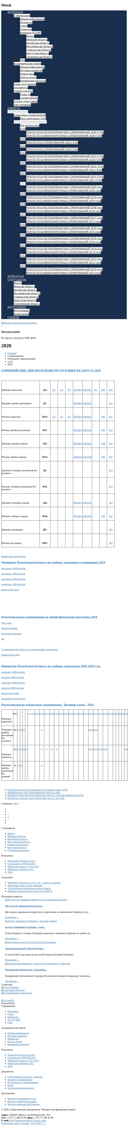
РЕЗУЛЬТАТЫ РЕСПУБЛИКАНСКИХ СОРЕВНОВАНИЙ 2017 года (64, 218)
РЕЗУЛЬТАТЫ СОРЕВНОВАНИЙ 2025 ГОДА (52, 142)
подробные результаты (13, 698)
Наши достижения (25, 84)
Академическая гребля (27, 63)
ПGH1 (105, 714)
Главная (13, 317)
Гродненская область (39, 56)
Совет (23, 26)
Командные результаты (13, 556)
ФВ (103, 443)
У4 (57, 749)
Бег (3, 639)
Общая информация (32, 19)
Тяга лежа (6, 623)
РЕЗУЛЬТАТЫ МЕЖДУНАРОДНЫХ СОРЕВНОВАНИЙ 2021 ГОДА (64, 180)
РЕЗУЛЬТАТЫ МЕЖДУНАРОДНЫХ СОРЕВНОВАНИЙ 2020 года (63, 190)
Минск (30, 36)
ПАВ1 (76, 714)
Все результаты (29, 125)
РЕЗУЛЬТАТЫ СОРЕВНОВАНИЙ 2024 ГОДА (52, 149)
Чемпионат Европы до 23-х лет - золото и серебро (34, 882)
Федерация (15, 12)
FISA (22, 60)
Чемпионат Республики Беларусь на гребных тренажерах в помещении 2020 (53, 562)
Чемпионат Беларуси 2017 (21, 861)
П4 (26, 749)
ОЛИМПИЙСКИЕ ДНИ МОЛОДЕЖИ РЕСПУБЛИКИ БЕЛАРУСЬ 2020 (51, 370)
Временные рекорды (33, 80)
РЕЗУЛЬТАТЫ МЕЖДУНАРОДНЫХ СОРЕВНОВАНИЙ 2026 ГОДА (64, 135)
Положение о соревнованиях (22, 1082)
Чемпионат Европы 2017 (20, 869)
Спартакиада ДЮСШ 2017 (21, 863)
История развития (31, 70)
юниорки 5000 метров (13, 682)
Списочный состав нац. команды (25, 1076)
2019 (23, 194)
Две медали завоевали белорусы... (24, 906)
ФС (96, 390)
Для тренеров (22, 104)
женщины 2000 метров (13, 568)
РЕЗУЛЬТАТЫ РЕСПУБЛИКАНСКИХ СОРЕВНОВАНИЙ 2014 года (64, 249)
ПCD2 (91, 714)
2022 (23, 163)
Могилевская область (39, 46)
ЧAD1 (56, 714)
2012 (23, 255)
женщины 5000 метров (13, 579)
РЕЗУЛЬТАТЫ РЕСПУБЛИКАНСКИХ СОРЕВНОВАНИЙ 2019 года (64, 197)
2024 (23, 146)
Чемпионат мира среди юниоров (24, 885)
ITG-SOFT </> (38, 1123)
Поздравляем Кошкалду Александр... (26, 969)
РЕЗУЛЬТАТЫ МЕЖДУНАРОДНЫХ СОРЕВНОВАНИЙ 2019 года (63, 201)
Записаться (15, 276)
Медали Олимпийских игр (21, 1098)
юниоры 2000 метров (12, 677)
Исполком (26, 22)
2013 (23, 266)
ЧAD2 (61, 714)
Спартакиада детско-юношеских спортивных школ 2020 (37, 789)
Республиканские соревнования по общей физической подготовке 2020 (49, 617)
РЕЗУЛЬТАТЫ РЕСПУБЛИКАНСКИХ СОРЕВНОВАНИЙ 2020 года (64, 187)
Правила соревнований (19, 1079)
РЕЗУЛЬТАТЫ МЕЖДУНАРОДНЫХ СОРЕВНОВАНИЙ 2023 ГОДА (64, 159)
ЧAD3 (66, 714)
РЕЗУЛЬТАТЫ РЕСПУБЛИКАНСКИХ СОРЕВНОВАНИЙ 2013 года (64, 269)
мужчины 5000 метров (13, 584)
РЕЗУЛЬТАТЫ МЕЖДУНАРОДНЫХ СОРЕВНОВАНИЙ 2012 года (63, 262)
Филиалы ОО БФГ (30, 32)
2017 (23, 214)
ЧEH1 (37, 714)
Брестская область (37, 53)
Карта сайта (40, 1120)
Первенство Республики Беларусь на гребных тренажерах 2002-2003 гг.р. (51, 666)
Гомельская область (38, 50)
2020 (23, 183)
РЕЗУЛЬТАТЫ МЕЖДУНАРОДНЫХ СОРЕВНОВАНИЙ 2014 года (63, 252)
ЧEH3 (46, 714)
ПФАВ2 (87, 390)
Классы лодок (28, 77)
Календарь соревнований (30, 115)
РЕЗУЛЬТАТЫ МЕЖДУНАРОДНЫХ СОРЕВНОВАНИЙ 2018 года (63, 211)
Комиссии (26, 29)
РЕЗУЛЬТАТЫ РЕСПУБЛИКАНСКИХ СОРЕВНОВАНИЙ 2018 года (64, 207)
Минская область (36, 39)
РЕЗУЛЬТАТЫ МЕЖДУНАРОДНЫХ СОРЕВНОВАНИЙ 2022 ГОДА (64, 170)
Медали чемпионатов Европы (23, 1104)
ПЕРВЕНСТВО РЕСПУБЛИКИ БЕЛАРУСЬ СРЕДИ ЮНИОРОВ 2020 (45, 795)
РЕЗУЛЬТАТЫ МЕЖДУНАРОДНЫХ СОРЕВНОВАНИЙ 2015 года (63, 231)
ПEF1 (96, 714)
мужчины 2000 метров (13, 573)
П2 (61, 390)
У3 (51, 749)
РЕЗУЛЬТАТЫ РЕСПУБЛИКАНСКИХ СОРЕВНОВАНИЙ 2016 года (64, 238)
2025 (23, 139)
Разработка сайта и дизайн (15, 1123)
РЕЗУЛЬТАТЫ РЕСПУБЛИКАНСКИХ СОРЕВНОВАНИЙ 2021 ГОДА (65, 176)
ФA (111, 390)
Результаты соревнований (30, 122)
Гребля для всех (23, 91)
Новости (25, 94)
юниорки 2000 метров (13, 672)
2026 (23, 128)
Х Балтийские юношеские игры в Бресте (29, 888)
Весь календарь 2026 (33, 118)
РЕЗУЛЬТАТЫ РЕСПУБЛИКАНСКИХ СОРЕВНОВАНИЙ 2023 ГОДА (65, 156)
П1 (54, 390)
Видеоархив (21, 314)
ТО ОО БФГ (14, 1019)
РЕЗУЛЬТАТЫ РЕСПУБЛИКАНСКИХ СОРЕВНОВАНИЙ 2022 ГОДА (65, 166)
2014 (23, 245)
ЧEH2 (42, 714)
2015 (23, 225)
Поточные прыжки (11, 633)
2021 (23, 173)
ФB (103, 390)
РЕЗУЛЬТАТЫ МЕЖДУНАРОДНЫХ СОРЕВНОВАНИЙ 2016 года (63, 242)
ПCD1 (86, 714)
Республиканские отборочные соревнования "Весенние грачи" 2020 (47, 704)
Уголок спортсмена (25, 101)
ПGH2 (110, 714)
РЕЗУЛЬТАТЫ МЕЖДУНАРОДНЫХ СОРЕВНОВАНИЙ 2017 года (63, 221)
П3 (69, 390)
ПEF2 (100, 714)
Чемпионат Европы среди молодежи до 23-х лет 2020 (35, 798)
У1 (42, 730)
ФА (111, 503)
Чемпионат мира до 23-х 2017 (23, 866)
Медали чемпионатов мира (21, 1101)
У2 (46, 749)
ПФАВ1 (77, 390)
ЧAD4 (71, 714)
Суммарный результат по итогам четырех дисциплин (29, 649)
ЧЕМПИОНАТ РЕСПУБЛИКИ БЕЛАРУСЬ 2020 (33, 792)
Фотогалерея (16, 307)
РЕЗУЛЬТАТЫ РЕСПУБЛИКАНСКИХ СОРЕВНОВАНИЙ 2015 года (64, 228)
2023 (23, 152)
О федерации (22, 15)
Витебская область (37, 43)
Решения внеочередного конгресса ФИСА (29, 891)
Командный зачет (10, 654)
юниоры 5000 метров (12, 688)
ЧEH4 (51, 714)
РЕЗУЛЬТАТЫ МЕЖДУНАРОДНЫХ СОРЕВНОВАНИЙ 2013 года (63, 273)
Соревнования (29, 98)
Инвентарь (27, 74)
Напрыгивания (9, 628)
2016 (23, 235)
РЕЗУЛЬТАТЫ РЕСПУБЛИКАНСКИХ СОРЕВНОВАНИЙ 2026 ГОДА (65, 132)
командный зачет (10, 589)
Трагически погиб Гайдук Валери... (24, 948)
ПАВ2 (81, 714)
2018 (23, 204)
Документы (21, 87)
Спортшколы (16, 279)
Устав (10, 1085)
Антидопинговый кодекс (20, 1088)
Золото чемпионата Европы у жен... (25, 927)
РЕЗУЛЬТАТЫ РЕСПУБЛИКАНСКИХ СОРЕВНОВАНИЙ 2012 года (64, 259)
